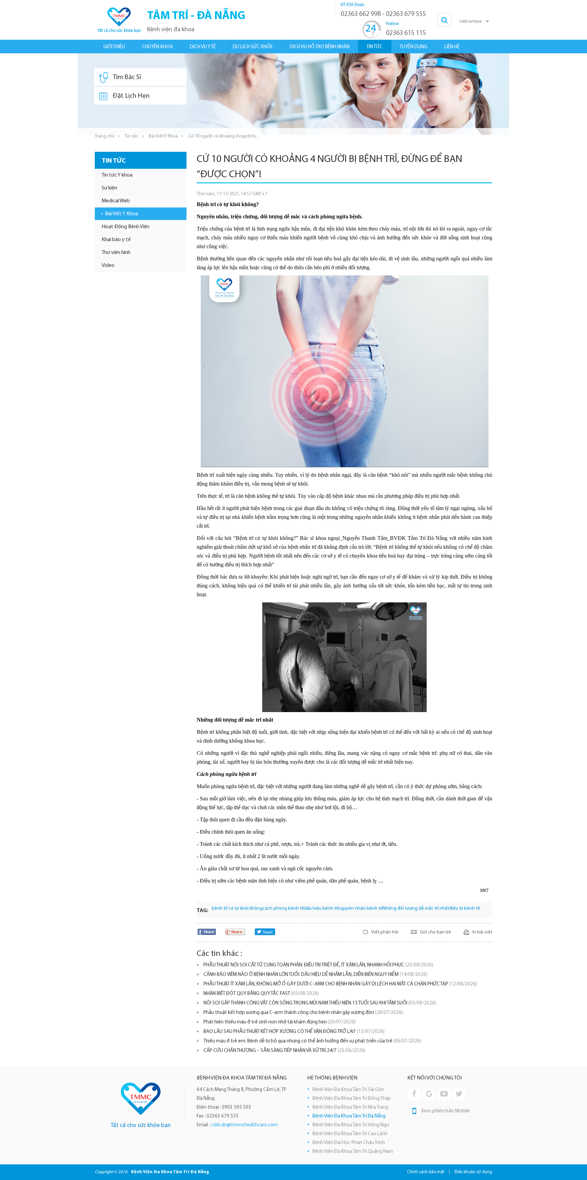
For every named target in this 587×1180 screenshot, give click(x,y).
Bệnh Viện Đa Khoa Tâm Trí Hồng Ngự (351, 1125)
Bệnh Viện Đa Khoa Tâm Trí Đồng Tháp (352, 1098)
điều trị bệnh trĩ (464, 908)
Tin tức (132, 136)
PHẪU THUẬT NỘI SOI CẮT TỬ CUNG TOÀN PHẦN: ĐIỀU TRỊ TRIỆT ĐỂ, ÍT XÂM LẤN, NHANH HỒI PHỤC (318, 965)
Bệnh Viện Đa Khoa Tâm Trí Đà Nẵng (349, 1116)
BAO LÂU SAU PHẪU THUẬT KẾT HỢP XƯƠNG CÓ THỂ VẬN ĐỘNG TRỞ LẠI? (294, 1031)
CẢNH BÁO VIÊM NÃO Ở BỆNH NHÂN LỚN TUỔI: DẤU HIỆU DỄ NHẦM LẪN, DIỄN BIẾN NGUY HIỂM (315, 974)
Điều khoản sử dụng (473, 1172)
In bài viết (482, 932)
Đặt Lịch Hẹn (131, 96)
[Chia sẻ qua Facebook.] (207, 931)
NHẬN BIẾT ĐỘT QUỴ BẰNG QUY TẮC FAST (261, 993)
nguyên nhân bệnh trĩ (360, 908)
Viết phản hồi (384, 932)
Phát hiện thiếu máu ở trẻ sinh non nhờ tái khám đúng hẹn (279, 1022)
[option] (293, 94)
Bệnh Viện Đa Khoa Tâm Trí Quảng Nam (353, 1151)
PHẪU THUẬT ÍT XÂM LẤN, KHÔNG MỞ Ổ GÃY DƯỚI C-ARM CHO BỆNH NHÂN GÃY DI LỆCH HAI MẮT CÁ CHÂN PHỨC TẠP (340, 984)
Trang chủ (104, 136)
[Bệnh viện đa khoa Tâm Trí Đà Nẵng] (118, 20)
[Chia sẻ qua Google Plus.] (235, 931)
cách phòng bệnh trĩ (283, 908)
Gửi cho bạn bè (435, 932)
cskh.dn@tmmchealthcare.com (244, 1125)
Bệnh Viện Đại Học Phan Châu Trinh (349, 1142)
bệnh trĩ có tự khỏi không (237, 908)
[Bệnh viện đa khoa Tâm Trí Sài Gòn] (141, 1098)
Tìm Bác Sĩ (127, 77)
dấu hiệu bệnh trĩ (321, 908)
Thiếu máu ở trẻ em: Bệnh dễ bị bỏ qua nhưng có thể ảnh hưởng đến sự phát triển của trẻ (312, 1041)
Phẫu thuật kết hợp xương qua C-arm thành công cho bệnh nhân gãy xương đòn (303, 1012)
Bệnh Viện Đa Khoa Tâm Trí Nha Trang (350, 1107)
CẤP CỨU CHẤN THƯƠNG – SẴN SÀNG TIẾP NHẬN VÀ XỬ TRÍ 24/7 (284, 1050)
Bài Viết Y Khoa (163, 136)
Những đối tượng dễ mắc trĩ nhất (416, 908)
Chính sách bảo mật (425, 1172)
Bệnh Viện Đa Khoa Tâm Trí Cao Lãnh (350, 1134)
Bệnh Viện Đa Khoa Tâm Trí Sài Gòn (348, 1089)
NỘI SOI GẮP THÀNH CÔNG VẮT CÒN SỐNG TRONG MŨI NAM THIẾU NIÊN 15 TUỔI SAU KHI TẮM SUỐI (319, 1003)
